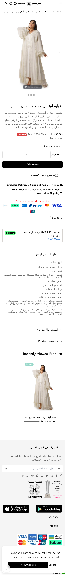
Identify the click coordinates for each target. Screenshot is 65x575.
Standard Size (51, 146)
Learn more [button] (19, 557)
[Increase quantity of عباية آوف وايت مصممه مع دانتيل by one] (6, 154)
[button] (58, 573)
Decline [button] (52, 565)
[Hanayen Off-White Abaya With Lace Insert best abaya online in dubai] (36, 95)
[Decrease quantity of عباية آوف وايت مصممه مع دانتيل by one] (47, 154)
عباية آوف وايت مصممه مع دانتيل (40, 417)
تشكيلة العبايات (43, 11)
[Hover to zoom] (32, 53)
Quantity (55, 154)
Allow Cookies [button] (28, 565)
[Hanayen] (28, 4)
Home (60, 11)
